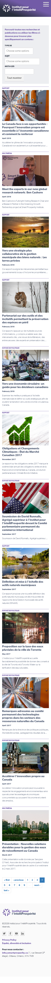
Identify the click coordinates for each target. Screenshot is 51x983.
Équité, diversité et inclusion (16, 943)
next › (37, 885)
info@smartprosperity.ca (15, 953)
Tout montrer (14, 78)
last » (6, 890)
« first (7, 880)
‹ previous (18, 880)
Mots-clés (9, 66)
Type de (8, 46)
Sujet (7, 56)
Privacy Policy (9, 940)
